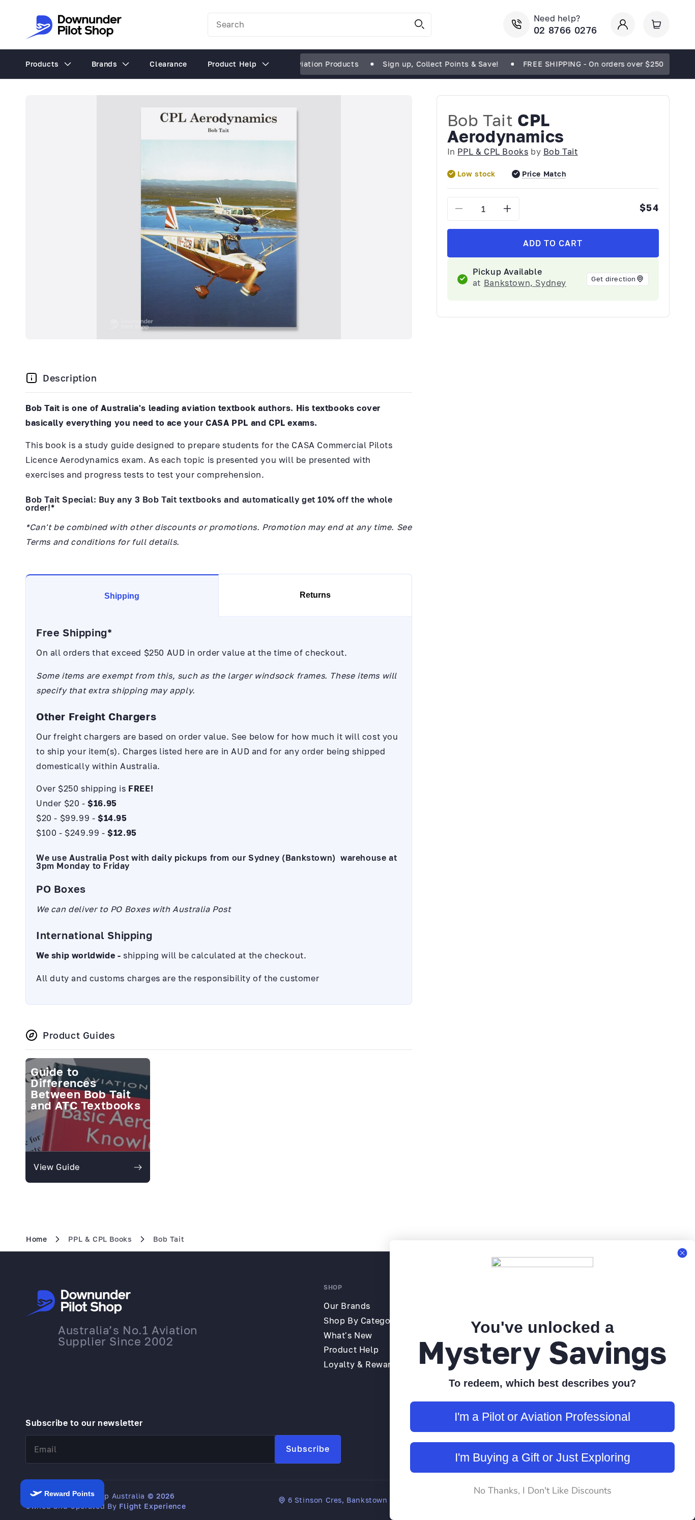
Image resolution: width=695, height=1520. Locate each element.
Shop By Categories (365, 1321)
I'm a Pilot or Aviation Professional (542, 1416)
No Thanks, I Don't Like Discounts (543, 1490)
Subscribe (308, 1449)
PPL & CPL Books (492, 152)
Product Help (351, 1349)
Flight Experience (152, 1506)
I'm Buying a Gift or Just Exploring (542, 1457)
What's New (348, 1335)
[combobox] (319, 24)
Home (36, 1239)
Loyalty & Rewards (362, 1364)
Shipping (121, 596)
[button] (656, 24)
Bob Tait (480, 120)
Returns (315, 595)
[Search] (420, 24)
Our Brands (347, 1306)
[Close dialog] (682, 1253)
